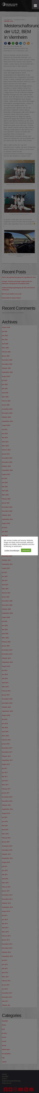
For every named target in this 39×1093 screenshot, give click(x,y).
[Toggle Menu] (35, 5)
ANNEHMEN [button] (26, 550)
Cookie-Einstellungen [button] (11, 550)
